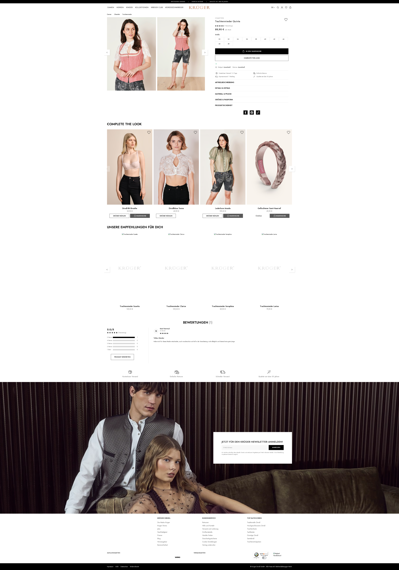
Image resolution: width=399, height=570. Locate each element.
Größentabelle (207, 532)
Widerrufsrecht (134, 567)
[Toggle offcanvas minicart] (290, 7)
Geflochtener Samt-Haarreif (269, 208)
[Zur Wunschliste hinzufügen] (285, 19)
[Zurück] (107, 52)
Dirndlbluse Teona (176, 208)
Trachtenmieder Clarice (176, 306)
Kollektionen (141, 7)
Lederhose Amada (222, 208)
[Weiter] (205, 52)
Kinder (129, 7)
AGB (116, 567)
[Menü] (268, 553)
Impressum (110, 567)
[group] (251, 41)
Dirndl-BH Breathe (129, 208)
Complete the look (252, 58)
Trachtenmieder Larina (269, 306)
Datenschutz (124, 567)
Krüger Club (157, 7)
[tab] (223, 345)
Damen (110, 7)
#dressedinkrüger (174, 7)
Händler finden (207, 535)
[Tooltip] (214, 322)
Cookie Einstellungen (209, 542)
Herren (120, 7)
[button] (278, 7)
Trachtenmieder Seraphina (223, 306)
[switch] (264, 557)
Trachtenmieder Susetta (130, 306)
